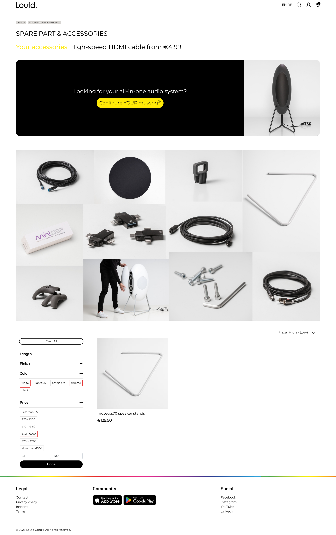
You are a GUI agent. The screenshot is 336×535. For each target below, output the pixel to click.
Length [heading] (26, 354)
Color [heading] (24, 373)
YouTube (227, 507)
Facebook (228, 497)
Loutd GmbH (35, 530)
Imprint (22, 507)
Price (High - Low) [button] (293, 332)
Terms (20, 511)
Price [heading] (24, 402)
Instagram (229, 502)
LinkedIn (227, 511)
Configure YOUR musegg (130, 102)
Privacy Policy (26, 502)
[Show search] (299, 5)
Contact (22, 497)
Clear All (51, 341)
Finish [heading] (25, 364)
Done (51, 464)
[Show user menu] (308, 5)
